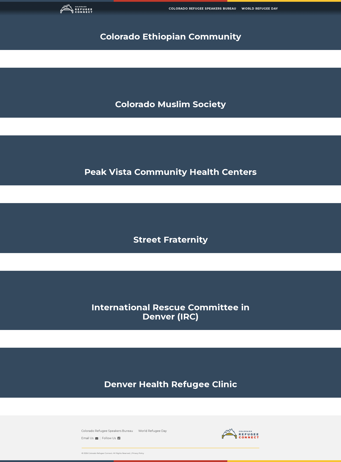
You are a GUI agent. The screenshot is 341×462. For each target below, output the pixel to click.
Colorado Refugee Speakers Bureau (202, 8)
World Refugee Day (260, 8)
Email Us (87, 438)
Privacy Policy (138, 453)
